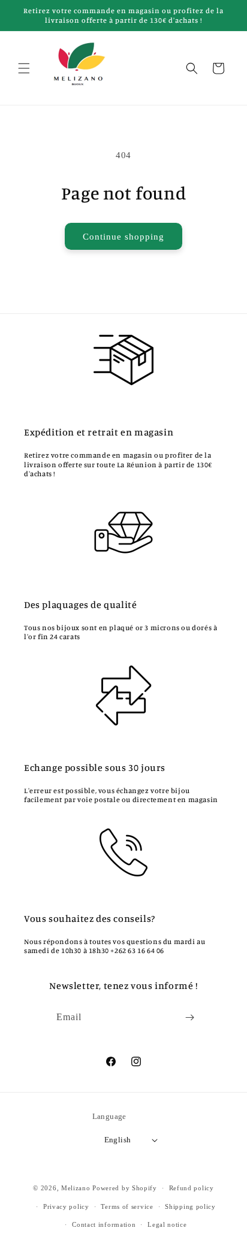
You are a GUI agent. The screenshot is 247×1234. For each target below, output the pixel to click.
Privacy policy (66, 1206)
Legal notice (166, 1224)
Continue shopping (123, 236)
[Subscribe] (190, 1017)
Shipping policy (190, 1206)
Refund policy (191, 1187)
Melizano (76, 1187)
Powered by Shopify (124, 1187)
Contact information (103, 1224)
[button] (24, 68)
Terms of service (127, 1206)
